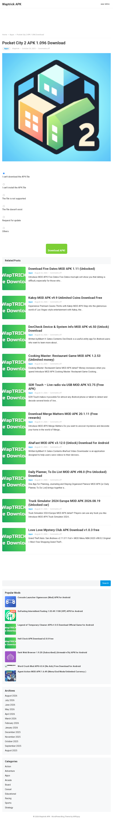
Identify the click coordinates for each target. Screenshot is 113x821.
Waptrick (15, 48)
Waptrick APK (11, 4)
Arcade (8, 780)
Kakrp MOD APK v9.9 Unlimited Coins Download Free (65, 297)
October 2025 (11, 741)
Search (105, 583)
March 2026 (10, 718)
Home (4, 35)
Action (8, 766)
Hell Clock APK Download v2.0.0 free (35, 638)
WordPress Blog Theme (61, 816)
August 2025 (11, 750)
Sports (8, 803)
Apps (12, 35)
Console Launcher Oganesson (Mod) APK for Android (44, 597)
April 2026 (10, 714)
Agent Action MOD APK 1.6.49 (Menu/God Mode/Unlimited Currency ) (52, 671)
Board (8, 784)
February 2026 (12, 723)
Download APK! (56, 250)
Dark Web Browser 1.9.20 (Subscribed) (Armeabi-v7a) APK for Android (52, 652)
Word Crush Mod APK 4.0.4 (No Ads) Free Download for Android (49, 666)
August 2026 (11, 695)
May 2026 (10, 709)
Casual (8, 789)
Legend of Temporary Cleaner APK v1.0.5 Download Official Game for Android (56, 625)
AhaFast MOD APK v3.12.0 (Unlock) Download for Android (68, 443)
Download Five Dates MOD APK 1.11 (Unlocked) (61, 268)
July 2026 (9, 700)
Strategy (9, 807)
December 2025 (13, 732)
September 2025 (13, 746)
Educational (10, 794)
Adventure (10, 771)
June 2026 (10, 705)
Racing (8, 798)
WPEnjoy (76, 816)
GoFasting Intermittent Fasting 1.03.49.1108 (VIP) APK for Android (50, 611)
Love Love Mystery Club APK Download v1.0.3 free (63, 530)
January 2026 (11, 727)
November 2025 (13, 737)
